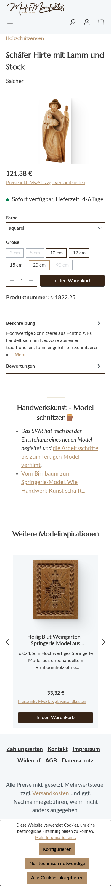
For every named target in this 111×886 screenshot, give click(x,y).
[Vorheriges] (7, 642)
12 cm (79, 253)
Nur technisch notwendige (57, 863)
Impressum (86, 749)
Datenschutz (78, 761)
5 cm (37, 254)
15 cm (16, 265)
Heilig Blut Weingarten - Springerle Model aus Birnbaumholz (55, 641)
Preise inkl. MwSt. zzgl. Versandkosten (45, 182)
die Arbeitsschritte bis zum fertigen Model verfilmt (59, 457)
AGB (51, 761)
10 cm (56, 253)
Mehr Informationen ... (55, 838)
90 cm (64, 266)
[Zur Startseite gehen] (29, 8)
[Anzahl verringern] (12, 281)
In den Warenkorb (72, 280)
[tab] (54, 338)
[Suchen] (72, 22)
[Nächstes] (103, 642)
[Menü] (10, 22)
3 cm (17, 254)
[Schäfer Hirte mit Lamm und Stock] (55, 131)
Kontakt (58, 749)
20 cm (39, 265)
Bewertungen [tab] (20, 366)
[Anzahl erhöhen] (31, 281)
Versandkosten (50, 793)
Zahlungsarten (25, 749)
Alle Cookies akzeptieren (57, 877)
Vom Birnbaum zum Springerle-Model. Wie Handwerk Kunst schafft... (53, 482)
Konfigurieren (57, 849)
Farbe (12, 217)
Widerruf (29, 761)
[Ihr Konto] (87, 22)
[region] (55, 131)
